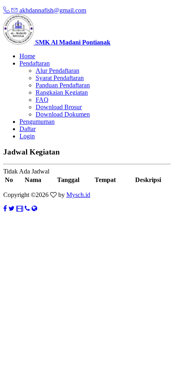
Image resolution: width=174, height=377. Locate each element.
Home (27, 56)
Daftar (27, 128)
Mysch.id (78, 194)
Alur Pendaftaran (57, 70)
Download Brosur (59, 107)
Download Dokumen (63, 114)
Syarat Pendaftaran (60, 77)
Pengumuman (37, 121)
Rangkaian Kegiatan (62, 92)
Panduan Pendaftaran (63, 85)
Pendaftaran (34, 63)
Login (27, 136)
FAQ (42, 99)
